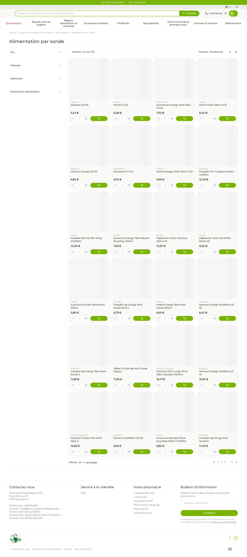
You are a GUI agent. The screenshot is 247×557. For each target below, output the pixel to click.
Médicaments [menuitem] (236, 24)
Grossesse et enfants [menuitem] (97, 24)
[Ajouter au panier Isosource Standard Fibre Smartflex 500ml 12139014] (184, 451)
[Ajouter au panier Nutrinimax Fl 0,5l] (141, 185)
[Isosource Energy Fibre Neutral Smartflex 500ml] (132, 212)
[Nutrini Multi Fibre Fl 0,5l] (217, 79)
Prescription (141, 509)
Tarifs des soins (143, 513)
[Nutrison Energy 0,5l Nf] (89, 145)
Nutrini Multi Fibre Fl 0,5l (213, 105)
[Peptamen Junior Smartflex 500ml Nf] (217, 212)
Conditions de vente (20, 549)
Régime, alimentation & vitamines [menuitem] (71, 23)
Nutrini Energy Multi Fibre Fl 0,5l (174, 171)
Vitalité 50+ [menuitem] (127, 24)
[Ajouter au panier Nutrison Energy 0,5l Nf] (98, 185)
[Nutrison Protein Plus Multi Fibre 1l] (89, 412)
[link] (214, 462)
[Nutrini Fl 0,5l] (132, 79)
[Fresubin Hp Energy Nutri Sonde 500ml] (132, 278)
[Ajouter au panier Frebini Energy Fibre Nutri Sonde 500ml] (184, 318)
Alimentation (62, 32)
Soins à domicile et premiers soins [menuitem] (179, 23)
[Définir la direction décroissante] (236, 52)
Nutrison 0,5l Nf (79, 105)
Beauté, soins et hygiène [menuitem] (43, 23)
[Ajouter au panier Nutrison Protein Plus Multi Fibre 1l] (98, 451)
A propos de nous (144, 493)
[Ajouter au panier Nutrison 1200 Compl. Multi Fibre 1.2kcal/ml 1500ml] (184, 385)
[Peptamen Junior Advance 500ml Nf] (175, 212)
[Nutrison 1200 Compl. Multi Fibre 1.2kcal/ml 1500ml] (175, 345)
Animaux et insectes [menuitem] (206, 24)
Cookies (68, 549)
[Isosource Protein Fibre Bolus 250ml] (89, 278)
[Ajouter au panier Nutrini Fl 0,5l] (141, 118)
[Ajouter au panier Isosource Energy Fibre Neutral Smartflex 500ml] (141, 251)
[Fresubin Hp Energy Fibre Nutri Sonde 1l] (89, 345)
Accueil (12, 32)
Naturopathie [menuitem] (154, 24)
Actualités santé (143, 501)
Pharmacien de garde (147, 505)
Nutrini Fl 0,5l (120, 105)
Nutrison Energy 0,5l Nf (84, 171)
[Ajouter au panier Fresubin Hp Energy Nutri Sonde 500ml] (141, 318)
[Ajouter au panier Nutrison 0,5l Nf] (98, 118)
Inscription (209, 513)
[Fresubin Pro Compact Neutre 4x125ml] (217, 145)
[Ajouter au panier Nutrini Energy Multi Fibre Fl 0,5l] (184, 185)
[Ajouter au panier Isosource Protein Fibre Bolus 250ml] (98, 318)
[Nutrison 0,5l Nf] (89, 79)
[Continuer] (236, 462)
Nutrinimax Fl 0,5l (123, 171)
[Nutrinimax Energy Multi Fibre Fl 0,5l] (175, 79)
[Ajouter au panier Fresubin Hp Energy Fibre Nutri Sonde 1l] (98, 385)
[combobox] (97, 13)
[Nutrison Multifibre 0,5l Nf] (132, 412)
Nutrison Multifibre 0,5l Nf (128, 438)
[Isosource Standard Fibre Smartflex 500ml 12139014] (175, 412)
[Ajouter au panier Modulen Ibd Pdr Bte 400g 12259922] (98, 251)
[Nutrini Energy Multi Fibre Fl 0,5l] (175, 145)
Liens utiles (140, 497)
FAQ (83, 493)
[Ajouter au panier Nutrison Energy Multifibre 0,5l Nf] (227, 318)
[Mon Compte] (225, 13)
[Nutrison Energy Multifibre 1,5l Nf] (217, 345)
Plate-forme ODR (83, 549)
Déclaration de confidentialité (46, 549)
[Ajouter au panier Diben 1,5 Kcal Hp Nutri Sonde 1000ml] (141, 385)
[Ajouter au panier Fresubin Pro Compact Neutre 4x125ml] (227, 185)
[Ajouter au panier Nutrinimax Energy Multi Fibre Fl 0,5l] (184, 118)
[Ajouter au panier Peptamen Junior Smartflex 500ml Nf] (227, 251)
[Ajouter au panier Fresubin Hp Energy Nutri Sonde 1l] (227, 451)
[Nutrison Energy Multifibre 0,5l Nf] (217, 278)
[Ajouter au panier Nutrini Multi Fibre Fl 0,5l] (227, 118)
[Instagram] (236, 538)
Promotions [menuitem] (15, 23)
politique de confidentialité (223, 522)
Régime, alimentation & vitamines (36, 32)
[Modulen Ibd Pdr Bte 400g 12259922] (89, 212)
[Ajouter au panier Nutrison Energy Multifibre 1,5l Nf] (227, 385)
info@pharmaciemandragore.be (39, 508)
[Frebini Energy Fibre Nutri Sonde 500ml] (175, 278)
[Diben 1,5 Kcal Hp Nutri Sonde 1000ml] (132, 345)
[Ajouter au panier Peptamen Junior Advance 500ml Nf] (184, 251)
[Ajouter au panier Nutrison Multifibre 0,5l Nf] (141, 451)
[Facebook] (230, 538)
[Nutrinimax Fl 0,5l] (132, 145)
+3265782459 (30, 505)
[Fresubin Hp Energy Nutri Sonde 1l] (217, 412)
